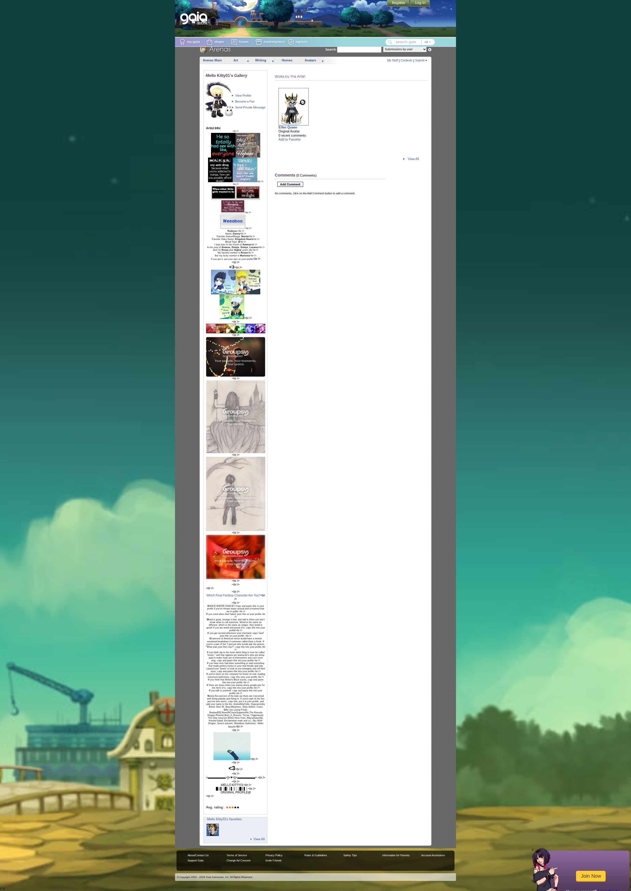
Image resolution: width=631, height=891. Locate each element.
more (247, 60)
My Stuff (392, 60)
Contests (406, 60)
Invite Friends (273, 860)
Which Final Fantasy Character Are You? (234, 595)
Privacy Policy (273, 855)
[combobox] (410, 42)
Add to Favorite (289, 139)
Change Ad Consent (238, 860)
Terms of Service (237, 855)
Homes (287, 60)
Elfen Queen (288, 127)
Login (420, 3)
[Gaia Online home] (195, 18)
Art (235, 60)
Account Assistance (433, 855)
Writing (260, 60)
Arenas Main (212, 60)
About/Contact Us (198, 855)
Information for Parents (396, 855)
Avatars (310, 60)
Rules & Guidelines (315, 855)
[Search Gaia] (390, 42)
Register (398, 3)
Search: (330, 49)
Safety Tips (350, 855)
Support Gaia (195, 860)
